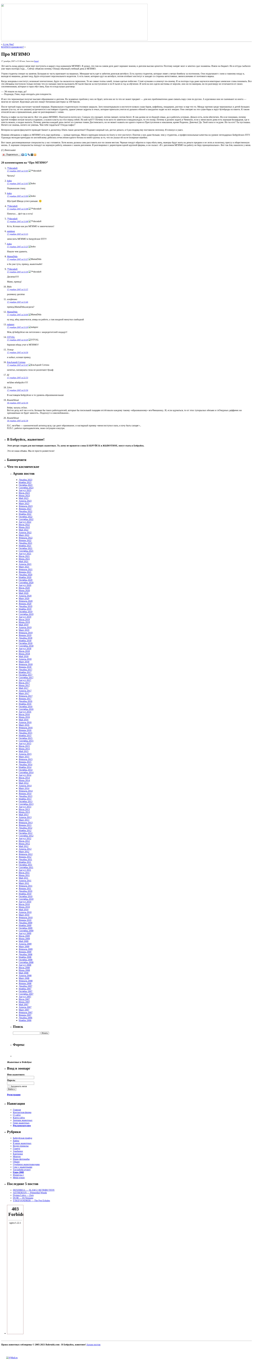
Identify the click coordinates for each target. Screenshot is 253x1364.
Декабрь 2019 (25, 606)
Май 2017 (23, 688)
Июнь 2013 (24, 812)
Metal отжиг (19, 1177)
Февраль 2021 (26, 569)
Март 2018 (24, 661)
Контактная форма (22, 1112)
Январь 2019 (25, 635)
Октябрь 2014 (25, 770)
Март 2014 (24, 788)
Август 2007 (25, 996)
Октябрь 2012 (25, 833)
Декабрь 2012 (25, 828)
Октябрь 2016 (25, 706)
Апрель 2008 (25, 975)
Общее (16, 1161)
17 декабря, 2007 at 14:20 (17, 340)
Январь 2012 (25, 857)
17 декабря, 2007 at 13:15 (17, 234)
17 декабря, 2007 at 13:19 (17, 327)
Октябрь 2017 (25, 675)
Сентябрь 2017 (26, 677)
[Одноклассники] (35, 155)
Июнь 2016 (24, 717)
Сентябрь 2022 (26, 519)
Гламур (16, 1148)
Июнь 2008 (24, 970)
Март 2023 (24, 503)
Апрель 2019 (25, 627)
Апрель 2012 (25, 849)
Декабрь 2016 (25, 701)
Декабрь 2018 (25, 638)
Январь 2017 (25, 698)
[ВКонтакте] (22, 155)
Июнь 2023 (24, 495)
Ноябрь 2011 (25, 862)
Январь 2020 (25, 603)
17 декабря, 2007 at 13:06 (17, 196)
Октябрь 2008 (25, 959)
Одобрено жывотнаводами (26, 1164)
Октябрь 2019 (25, 611)
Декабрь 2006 (25, 1017)
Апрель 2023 (25, 501)
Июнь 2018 (24, 654)
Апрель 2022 (25, 532)
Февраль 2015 (26, 759)
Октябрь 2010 (25, 896)
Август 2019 (25, 617)
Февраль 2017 (26, 696)
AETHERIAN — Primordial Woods (30, 1192)
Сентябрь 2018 (26, 646)
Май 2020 (23, 593)
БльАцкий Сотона (16, 362)
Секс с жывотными (22, 1167)
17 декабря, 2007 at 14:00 (17, 315)
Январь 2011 (25, 888)
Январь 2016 (25, 730)
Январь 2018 (25, 667)
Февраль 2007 (26, 1012)
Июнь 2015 (24, 748)
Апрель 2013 (25, 817)
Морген (17, 1156)
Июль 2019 (24, 619)
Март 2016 (24, 725)
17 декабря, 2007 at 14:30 (17, 352)
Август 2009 (25, 933)
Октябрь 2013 (25, 801)
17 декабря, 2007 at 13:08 (17, 209)
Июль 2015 (24, 746)
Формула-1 (18, 1175)
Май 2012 (23, 846)
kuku (9, 180)
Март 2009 (24, 946)
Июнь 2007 (24, 1002)
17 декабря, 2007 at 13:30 (17, 272)
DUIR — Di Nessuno (23, 1198)
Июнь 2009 (24, 938)
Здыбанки (18, 1151)
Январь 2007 (25, 1015)
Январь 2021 (25, 572)
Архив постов (93, 1344)
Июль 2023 (24, 493)
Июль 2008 (24, 967)
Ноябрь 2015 (25, 735)
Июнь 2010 (24, 907)
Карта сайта (19, 1117)
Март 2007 (24, 1010)
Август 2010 (25, 901)
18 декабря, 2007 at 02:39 (17, 421)
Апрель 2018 (25, 659)
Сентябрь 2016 (26, 709)
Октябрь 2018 (25, 643)
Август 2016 (25, 712)
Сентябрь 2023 (26, 487)
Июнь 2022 (24, 527)
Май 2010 (23, 909)
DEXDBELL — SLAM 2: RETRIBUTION (33, 1190)
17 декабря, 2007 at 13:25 (17, 247)
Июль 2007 (24, 999)
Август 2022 (25, 522)
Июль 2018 (24, 651)
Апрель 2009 (25, 944)
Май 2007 (23, 1004)
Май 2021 (23, 561)
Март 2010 (24, 915)
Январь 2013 (25, 825)
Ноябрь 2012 (25, 830)
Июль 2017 (24, 683)
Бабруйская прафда (22, 1138)
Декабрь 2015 (25, 733)
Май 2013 (23, 814)
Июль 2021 (24, 556)
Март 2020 (24, 598)
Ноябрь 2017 (25, 672)
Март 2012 (24, 851)
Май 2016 (23, 719)
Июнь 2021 (24, 559)
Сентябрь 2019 (26, 614)
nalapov (10, 324)
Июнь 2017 (24, 685)
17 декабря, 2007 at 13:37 (17, 289)
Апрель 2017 (25, 690)
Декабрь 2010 (25, 891)
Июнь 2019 (24, 622)
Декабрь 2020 (25, 574)
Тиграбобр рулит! (22, 1169)
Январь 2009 (25, 952)
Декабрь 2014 (25, 764)
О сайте (17, 1115)
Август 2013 (25, 807)
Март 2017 (24, 693)
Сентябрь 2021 (26, 551)
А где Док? (8, 44)
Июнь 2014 (24, 780)
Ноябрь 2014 (25, 767)
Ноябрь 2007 (25, 988)
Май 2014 (23, 783)
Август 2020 (25, 585)
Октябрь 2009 (25, 928)
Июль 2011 (24, 872)
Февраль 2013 (26, 822)
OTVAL (11, 337)
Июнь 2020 (24, 590)
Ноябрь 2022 (25, 514)
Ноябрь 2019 (25, 609)
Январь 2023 (25, 509)
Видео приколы (21, 1146)
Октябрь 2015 (25, 738)
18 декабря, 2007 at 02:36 (17, 403)
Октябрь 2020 (25, 580)
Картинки (18, 1154)
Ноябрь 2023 (25, 482)
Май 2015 (23, 751)
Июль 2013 (24, 809)
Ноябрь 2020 (25, 577)
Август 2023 (25, 490)
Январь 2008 (25, 983)
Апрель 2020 (25, 596)
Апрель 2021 (25, 564)
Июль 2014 (24, 777)
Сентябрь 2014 (26, 772)
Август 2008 (25, 965)
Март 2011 (24, 883)
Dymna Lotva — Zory (23, 1195)
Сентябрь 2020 (26, 582)
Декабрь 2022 (25, 511)
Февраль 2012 (26, 854)
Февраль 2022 (26, 538)
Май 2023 (23, 498)
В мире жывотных (22, 1143)
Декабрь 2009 (25, 923)
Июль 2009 (24, 936)
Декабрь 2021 (25, 543)
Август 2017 (25, 680)
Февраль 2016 (26, 727)
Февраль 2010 (26, 917)
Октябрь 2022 (25, 516)
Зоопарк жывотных (22, 1120)
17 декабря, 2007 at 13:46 (17, 302)
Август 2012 (25, 838)
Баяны (16, 1140)
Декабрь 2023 (25, 479)
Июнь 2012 (24, 843)
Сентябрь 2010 (26, 899)
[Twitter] (25, 155)
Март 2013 (24, 820)
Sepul (36, 61)
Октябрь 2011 (25, 865)
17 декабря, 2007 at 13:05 (17, 171)
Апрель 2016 (25, 722)
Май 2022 (23, 530)
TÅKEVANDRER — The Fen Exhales (31, 1200)
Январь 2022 (25, 540)
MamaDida (12, 256)
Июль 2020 (24, 588)
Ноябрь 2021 (25, 545)
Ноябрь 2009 (25, 925)
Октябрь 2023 (25, 485)
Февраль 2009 (26, 949)
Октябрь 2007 (25, 991)
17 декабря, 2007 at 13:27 (17, 259)
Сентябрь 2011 (26, 867)
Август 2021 (25, 553)
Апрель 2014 (25, 785)
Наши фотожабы (21, 1159)
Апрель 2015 (25, 754)
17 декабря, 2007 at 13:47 (17, 365)
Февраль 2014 (26, 791)
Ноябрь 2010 (25, 894)
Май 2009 (23, 941)
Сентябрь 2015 (26, 741)
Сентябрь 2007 (26, 994)
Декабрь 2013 (25, 796)
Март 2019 (24, 630)
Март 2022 (24, 535)
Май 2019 (23, 625)
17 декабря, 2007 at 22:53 (17, 378)
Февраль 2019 (26, 632)
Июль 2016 (24, 714)
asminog (11, 231)
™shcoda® (12, 168)
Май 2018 (23, 656)
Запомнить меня (18, 1086)
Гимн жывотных (21, 1123)
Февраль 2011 (25, 886)
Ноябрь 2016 (25, 704)
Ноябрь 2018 (25, 640)
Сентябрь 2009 (26, 930)
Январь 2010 (25, 920)
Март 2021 (24, 567)
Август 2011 (25, 870)
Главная (17, 1109)
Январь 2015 (25, 762)
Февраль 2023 (26, 506)
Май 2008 (23, 973)
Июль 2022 (24, 524)
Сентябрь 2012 (26, 836)
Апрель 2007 (25, 1007)
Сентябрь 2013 (26, 804)
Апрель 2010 (25, 912)
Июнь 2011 (24, 875)
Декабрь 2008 (25, 954)
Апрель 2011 (25, 880)
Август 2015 (25, 743)
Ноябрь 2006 (25, 1020)
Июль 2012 (24, 841)
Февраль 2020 (26, 601)
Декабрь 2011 (25, 859)
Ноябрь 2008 (25, 957)
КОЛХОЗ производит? (12, 47)
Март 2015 (24, 756)
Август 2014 (25, 775)
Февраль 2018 (26, 664)
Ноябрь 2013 (25, 799)
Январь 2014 (25, 793)
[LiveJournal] (28, 155)
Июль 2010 (24, 904)
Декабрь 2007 (25, 986)
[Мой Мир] (32, 155)
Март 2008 (24, 978)
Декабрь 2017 (25, 669)
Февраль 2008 (26, 981)
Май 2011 (23, 878)
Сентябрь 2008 (26, 962)
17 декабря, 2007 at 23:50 (17, 390)
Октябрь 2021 (25, 548)
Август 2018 (25, 648)
